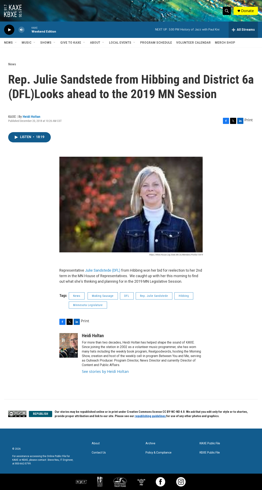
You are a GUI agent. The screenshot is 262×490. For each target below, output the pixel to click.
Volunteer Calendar (193, 42)
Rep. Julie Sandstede (154, 295)
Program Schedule (156, 42)
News (8, 42)
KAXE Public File (210, 443)
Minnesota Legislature (88, 305)
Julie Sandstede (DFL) (102, 270)
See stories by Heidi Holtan (105, 371)
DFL (126, 295)
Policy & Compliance (159, 452)
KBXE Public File (210, 452)
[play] (9, 29)
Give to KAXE (70, 42)
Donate (247, 11)
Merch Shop (225, 42)
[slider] (28, 29)
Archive (150, 443)
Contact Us (99, 452)
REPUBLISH (40, 414)
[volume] (21, 29)
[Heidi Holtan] (68, 345)
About (95, 42)
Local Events (120, 42)
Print (248, 119)
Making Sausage (103, 295)
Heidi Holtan (31, 117)
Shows (46, 42)
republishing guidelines (150, 416)
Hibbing (184, 295)
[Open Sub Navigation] (16, 42)
